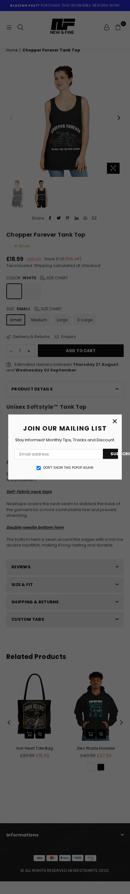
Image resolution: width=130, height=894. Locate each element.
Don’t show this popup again (68, 468)
